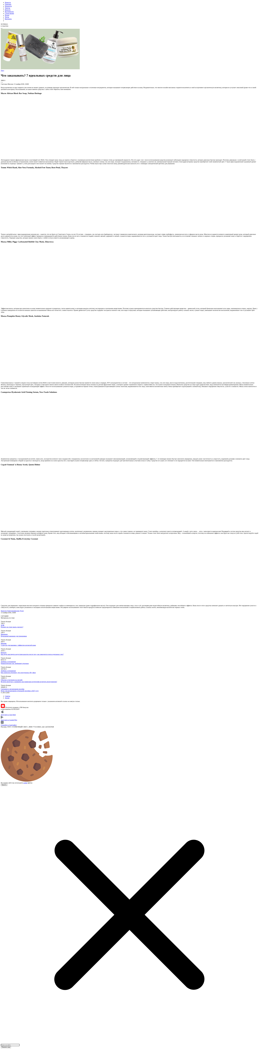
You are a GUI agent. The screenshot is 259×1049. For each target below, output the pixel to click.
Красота (7, 10)
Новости (8, 2)
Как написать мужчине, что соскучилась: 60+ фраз (18, 672)
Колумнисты (9, 11)
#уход (22, 611)
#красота (4, 611)
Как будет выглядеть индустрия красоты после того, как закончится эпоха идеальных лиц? (32, 654)
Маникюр (4, 634)
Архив (7, 698)
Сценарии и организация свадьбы (12, 689)
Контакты (8, 19)
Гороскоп (8, 4)
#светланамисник (13, 611)
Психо (7, 15)
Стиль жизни (9, 13)
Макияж (3, 643)
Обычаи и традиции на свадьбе (11, 680)
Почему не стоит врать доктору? (12, 627)
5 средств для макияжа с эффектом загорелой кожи (18, 645)
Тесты (7, 17)
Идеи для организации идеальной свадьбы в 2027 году (20, 691)
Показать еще (6, 1047)
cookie (25, 783)
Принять (4, 785)
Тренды (7, 8)
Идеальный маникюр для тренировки (14, 636)
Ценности (8, 6)
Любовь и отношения (8, 662)
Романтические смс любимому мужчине (15, 663)
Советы (7, 696)
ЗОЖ (2, 625)
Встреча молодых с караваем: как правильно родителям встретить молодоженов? (29, 682)
